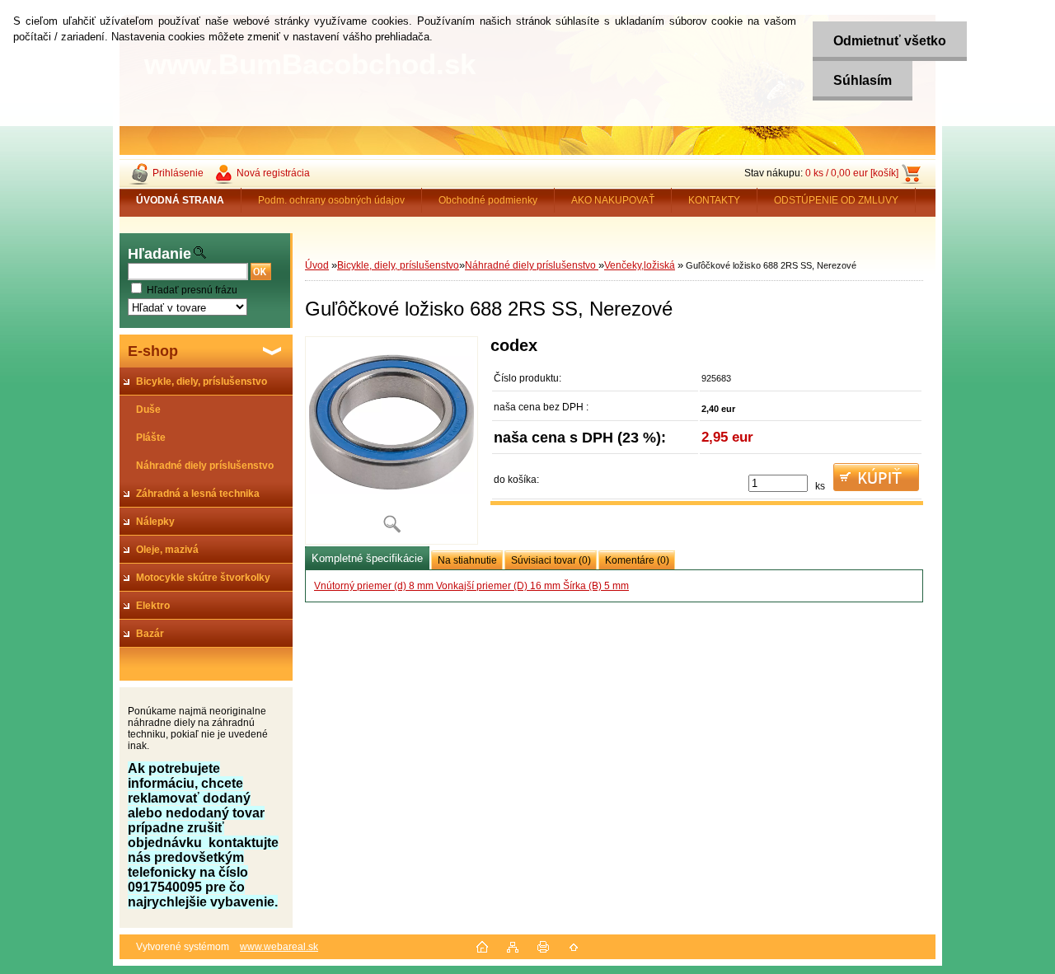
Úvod (317, 265)
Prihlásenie (178, 173)
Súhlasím (862, 80)
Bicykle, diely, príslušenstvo (398, 265)
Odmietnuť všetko (889, 41)
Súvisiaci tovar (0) (551, 560)
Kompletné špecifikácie (367, 558)
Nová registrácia (273, 173)
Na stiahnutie (467, 560)
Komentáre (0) (637, 560)
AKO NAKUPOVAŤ (612, 200)
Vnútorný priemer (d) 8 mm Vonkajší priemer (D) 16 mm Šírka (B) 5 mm (471, 586)
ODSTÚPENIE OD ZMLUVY (836, 200)
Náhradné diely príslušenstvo (531, 265)
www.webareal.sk (279, 947)
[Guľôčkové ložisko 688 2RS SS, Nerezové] (391, 440)
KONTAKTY (714, 200)
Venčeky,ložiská (639, 265)
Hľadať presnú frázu (192, 290)
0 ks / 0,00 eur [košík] (851, 173)
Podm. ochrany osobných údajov (331, 200)
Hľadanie (159, 254)
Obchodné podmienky (487, 200)
